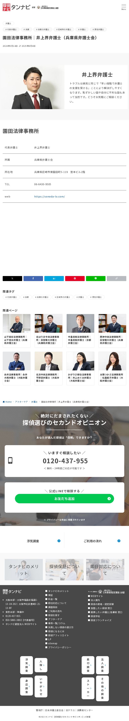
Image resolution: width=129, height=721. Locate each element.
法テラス (70, 710)
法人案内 (95, 600)
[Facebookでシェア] (33, 278)
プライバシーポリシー (59, 647)
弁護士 (8, 23)
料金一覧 (52, 599)
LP (49, 639)
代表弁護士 (12, 29)
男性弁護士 (99, 29)
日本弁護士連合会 (54, 710)
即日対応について (57, 603)
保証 (50, 595)
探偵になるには (56, 631)
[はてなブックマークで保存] (54, 278)
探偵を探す (54, 615)
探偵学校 (95, 616)
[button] (116, 278)
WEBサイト (97, 596)
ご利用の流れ (55, 611)
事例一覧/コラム (56, 623)
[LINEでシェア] (95, 278)
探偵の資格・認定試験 (102, 604)
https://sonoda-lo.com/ (49, 196)
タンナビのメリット (58, 591)
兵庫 (27, 29)
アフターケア (55, 619)
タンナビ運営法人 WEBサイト (21, 624)
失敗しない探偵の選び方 (61, 627)
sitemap (52, 643)
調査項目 (52, 607)
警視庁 (39, 710)
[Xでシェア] (12, 278)
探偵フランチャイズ (101, 620)
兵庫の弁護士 (43, 29)
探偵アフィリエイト (58, 635)
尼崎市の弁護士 (64, 29)
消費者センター (85, 710)
